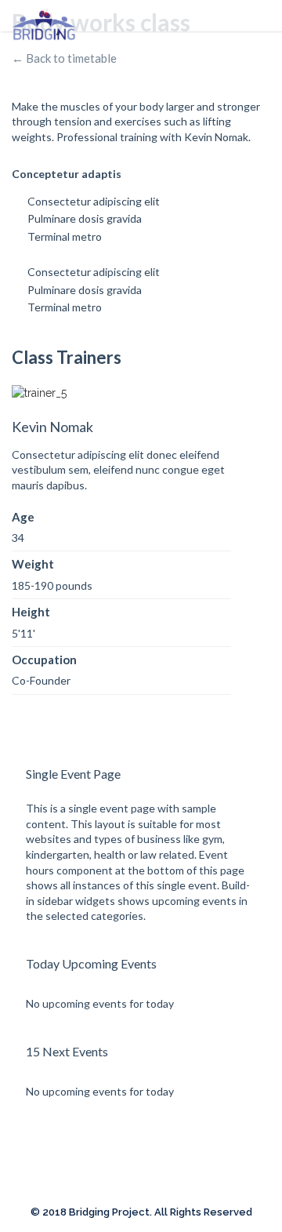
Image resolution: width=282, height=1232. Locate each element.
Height (31, 612)
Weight (33, 564)
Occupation (44, 659)
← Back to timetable (64, 58)
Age (23, 517)
